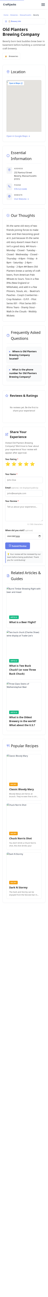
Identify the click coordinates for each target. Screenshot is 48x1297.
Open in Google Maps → (18, 136)
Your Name (10, 474)
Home (6, 15)
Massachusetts (25, 15)
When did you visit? (19, 530)
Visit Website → (21, 199)
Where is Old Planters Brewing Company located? (23, 355)
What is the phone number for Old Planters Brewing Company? (23, 373)
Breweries (14, 15)
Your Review (11, 501)
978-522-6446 (20, 189)
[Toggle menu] (43, 4)
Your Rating (11, 459)
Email (21, 487)
